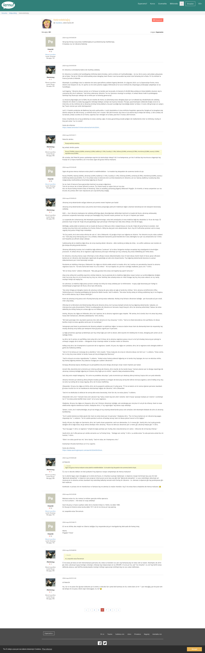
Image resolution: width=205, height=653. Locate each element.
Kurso (152, 3)
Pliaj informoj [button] (47, 649)
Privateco (137, 634)
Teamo (109, 634)
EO (199, 3)
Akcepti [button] (194, 649)
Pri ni (102, 634)
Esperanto (48, 633)
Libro (129, 634)
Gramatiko (162, 3)
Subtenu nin (119, 634)
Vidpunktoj (13, 13)
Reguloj (146, 634)
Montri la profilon (50, 54)
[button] (182, 3)
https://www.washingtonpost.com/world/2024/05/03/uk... (82, 450)
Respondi (158, 20)
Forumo (4, 13)
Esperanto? (142, 3)
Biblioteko (174, 3)
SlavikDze (59, 23)
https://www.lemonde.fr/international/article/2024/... (81, 127)
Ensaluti (190, 4)
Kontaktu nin (157, 634)
